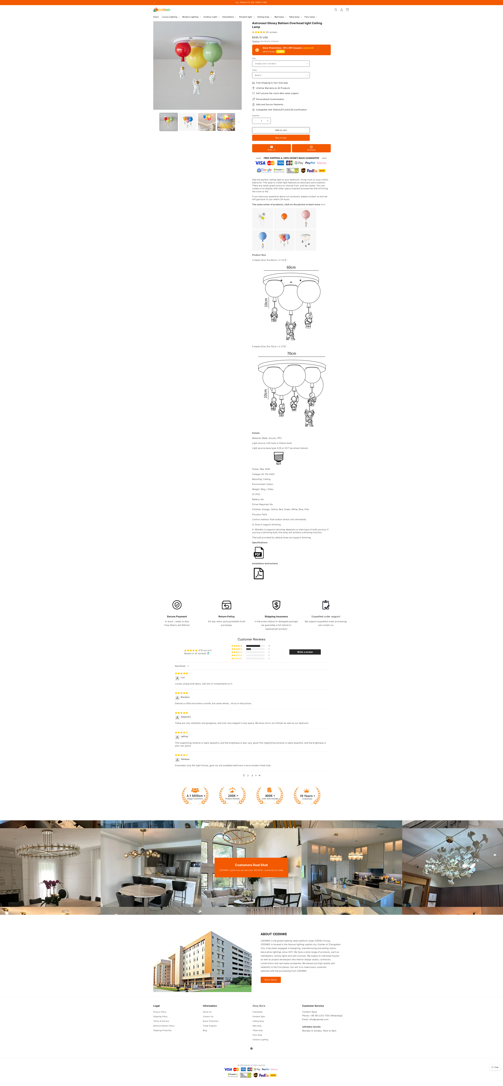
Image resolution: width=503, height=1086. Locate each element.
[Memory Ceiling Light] (284, 228)
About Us (207, 1012)
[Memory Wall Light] (262, 228)
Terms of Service (161, 1021)
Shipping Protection (162, 1030)
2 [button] (248, 775)
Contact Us (208, 1016)
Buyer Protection (210, 1021)
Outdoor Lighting (260, 1039)
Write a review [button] (305, 652)
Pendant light (259, 1016)
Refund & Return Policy (164, 1026)
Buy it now (280, 138)
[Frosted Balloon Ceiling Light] (262, 250)
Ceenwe (247, 1065)
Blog (205, 1030)
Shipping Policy (160, 1016)
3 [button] (252, 775)
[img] (181, 673)
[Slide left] (156, 122)
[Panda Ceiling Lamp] (305, 250)
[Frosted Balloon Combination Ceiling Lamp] (284, 250)
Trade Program (210, 1026)
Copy (280, 51)
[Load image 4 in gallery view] (226, 122)
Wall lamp (257, 1026)
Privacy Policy (159, 1012)
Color (254, 70)
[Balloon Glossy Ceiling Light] (305, 228)
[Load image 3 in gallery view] (207, 122)
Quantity (255, 115)
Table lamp (258, 1030)
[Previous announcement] (154, 2)
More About (271, 979)
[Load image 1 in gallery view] (168, 122)
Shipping (255, 41)
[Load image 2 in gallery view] (188, 122)
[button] (170, 17)
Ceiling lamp (258, 1021)
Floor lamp (257, 1035)
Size (254, 58)
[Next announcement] (349, 2)
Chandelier (258, 1012)
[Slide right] (239, 122)
